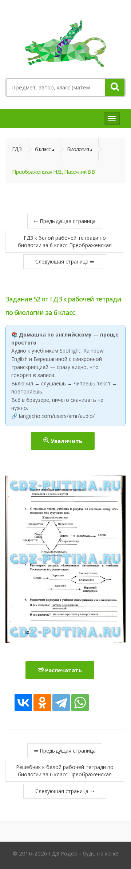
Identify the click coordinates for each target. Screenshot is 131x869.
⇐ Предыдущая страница (65, 221)
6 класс (43, 149)
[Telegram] (61, 702)
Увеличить (65, 441)
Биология (78, 149)
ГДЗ (16, 149)
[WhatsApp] (80, 702)
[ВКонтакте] (23, 702)
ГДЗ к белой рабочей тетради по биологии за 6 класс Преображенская (65, 241)
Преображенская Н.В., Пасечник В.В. (53, 171)
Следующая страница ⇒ (64, 261)
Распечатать (63, 670)
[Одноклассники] (42, 702)
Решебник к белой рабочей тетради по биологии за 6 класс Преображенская (65, 771)
